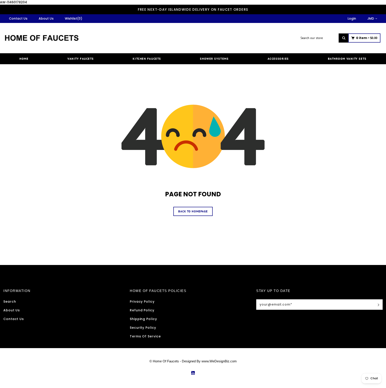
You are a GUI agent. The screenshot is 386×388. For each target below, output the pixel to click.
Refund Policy (142, 310)
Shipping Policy (143, 319)
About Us (11, 310)
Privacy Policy (142, 301)
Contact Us (13, 319)
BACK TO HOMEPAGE (193, 211)
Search (9, 301)
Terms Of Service (145, 336)
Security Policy (143, 327)
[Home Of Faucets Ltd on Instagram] (193, 373)
